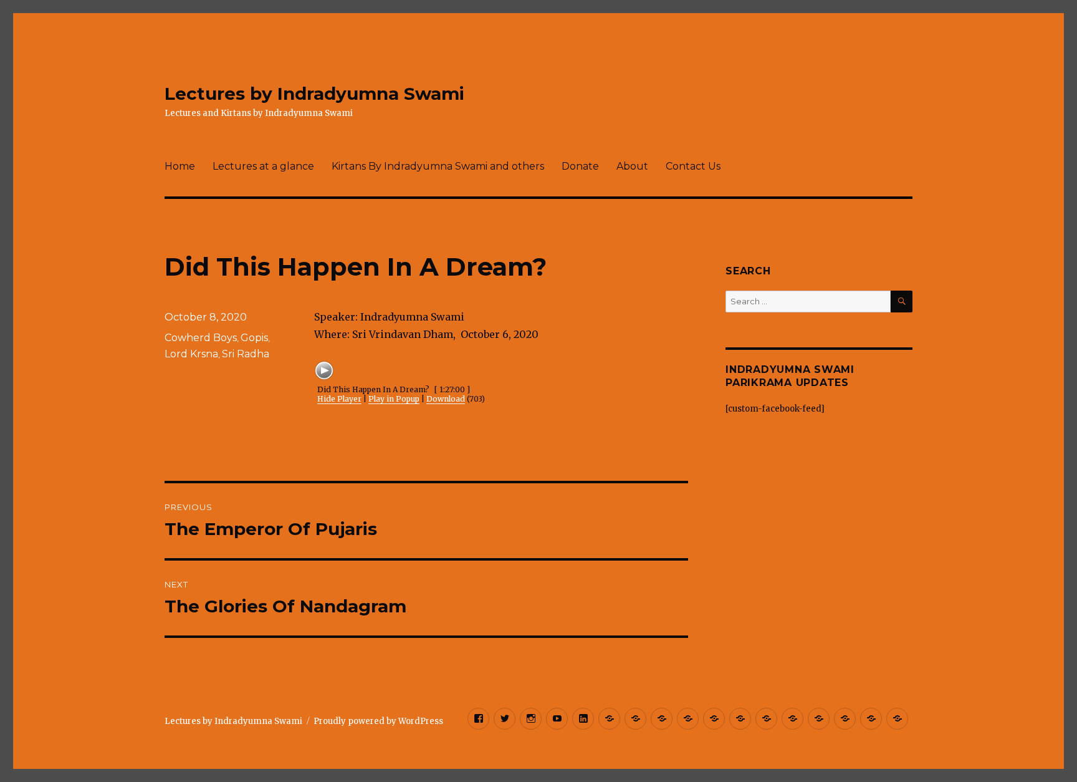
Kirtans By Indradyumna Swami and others (438, 166)
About (632, 166)
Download (445, 398)
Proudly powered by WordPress (378, 721)
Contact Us (693, 166)
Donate (580, 166)
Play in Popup (393, 398)
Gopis (254, 338)
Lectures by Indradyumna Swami (314, 93)
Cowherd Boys (201, 338)
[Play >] (324, 370)
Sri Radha (245, 354)
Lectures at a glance (263, 166)
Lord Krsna (191, 354)
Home (180, 166)
